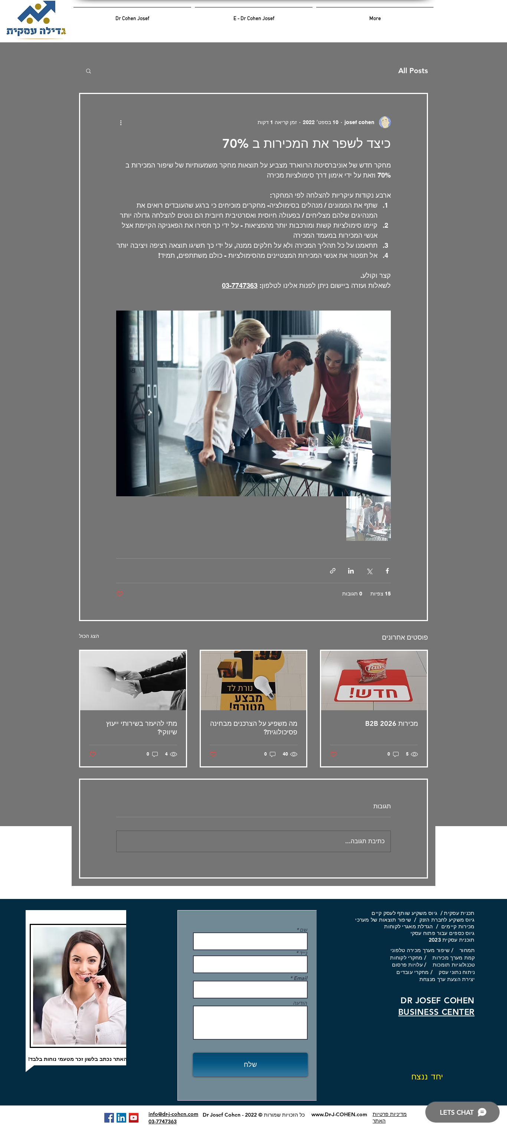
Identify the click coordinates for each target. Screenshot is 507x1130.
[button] (88, 71)
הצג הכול (89, 636)
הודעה (300, 1003)
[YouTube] (133, 1118)
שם (303, 929)
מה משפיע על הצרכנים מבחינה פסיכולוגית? (253, 727)
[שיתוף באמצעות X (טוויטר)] (369, 570)
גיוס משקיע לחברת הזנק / (442, 919)
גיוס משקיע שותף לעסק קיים (404, 913)
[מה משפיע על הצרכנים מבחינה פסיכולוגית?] (254, 680)
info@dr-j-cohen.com (173, 1114)
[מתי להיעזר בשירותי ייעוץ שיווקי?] (133, 680)
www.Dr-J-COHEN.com (339, 1114)
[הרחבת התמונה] (253, 403)
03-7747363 (162, 1121)
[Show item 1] (368, 518)
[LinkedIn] (121, 1118)
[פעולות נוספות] (120, 122)
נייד (303, 952)
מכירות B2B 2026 (391, 723)
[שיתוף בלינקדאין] (350, 570)
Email (300, 978)
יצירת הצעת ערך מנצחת (447, 979)
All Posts (413, 70)
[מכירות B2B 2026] (374, 680)
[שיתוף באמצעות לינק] (332, 570)
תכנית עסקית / (455, 913)
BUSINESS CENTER (436, 1012)
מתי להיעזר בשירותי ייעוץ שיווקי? (141, 727)
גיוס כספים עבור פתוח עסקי (439, 933)
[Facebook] (109, 1118)
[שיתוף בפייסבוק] (387, 570)
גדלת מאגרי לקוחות (406, 926)
